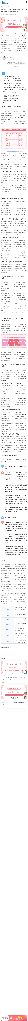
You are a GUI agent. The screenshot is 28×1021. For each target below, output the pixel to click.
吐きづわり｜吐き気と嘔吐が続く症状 (12, 78)
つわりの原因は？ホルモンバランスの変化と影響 (13, 87)
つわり (9, 647)
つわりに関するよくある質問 (9, 100)
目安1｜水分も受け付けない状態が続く (12, 95)
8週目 (7, 620)
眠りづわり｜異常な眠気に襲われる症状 (12, 82)
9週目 (7, 624)
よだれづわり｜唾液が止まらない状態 (12, 85)
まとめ (4, 102)
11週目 (7, 635)
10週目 (7, 629)
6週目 (7, 609)
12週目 (7, 641)
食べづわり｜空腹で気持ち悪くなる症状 (12, 80)
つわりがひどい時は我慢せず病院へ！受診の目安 (13, 93)
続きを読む (16, 66)
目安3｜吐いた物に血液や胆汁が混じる (12, 98)
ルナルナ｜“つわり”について (12, 151)
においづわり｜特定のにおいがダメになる (13, 83)
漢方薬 (20, 534)
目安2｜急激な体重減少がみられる (11, 96)
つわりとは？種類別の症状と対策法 (11, 76)
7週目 (7, 615)
